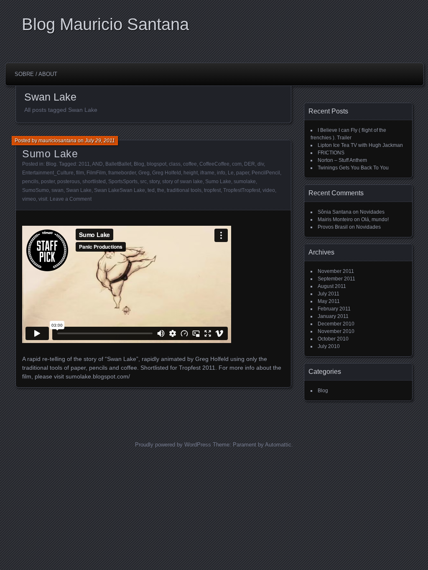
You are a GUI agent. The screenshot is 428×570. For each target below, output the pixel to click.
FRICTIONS (331, 153)
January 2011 (333, 316)
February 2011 (334, 309)
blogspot (156, 164)
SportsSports (123, 181)
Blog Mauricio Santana (105, 24)
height (190, 173)
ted (151, 190)
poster (48, 181)
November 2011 (336, 271)
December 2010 (336, 324)
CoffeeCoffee (214, 164)
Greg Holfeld (166, 173)
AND (97, 164)
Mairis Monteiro (335, 219)
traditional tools (184, 190)
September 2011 (336, 279)
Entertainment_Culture (48, 173)
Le (231, 173)
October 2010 (333, 339)
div (260, 164)
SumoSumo (35, 190)
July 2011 (328, 294)
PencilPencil (266, 173)
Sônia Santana (335, 212)
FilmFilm (96, 173)
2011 (84, 164)
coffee (190, 164)
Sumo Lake (50, 153)
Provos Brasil (333, 227)
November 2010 (336, 331)
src (143, 181)
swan (57, 190)
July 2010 (329, 346)
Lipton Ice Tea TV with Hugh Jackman (360, 145)
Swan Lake (79, 190)
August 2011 (332, 286)
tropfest (212, 190)
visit (42, 199)
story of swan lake (182, 181)
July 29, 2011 (100, 141)
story (154, 181)
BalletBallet (118, 164)
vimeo (29, 199)
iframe (207, 173)
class (175, 164)
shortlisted (94, 181)
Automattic (278, 444)
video (268, 190)
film (80, 173)
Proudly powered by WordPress (173, 444)
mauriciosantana (57, 141)
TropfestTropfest (241, 190)
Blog (51, 164)
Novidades (372, 212)
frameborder (122, 173)
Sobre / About (36, 74)
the (160, 190)
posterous (68, 181)
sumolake (245, 181)
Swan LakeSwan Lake (119, 190)
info (221, 173)
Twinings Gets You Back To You (353, 168)
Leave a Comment (71, 199)
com (237, 164)
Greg (144, 173)
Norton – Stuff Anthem (342, 160)
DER (249, 164)
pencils (30, 181)
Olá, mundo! (375, 219)
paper (242, 173)
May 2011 (329, 301)
